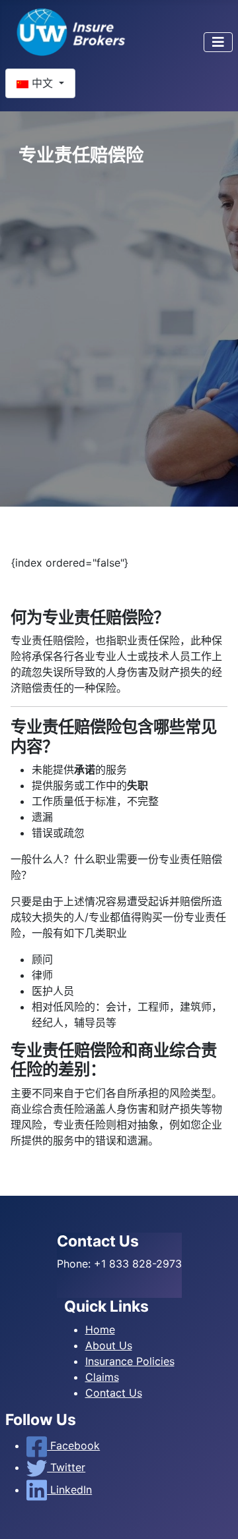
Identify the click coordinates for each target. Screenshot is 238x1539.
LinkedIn (69, 1489)
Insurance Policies (130, 1361)
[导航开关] (218, 42)
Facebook (73, 1445)
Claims (102, 1377)
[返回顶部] (214, 1514)
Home (100, 1329)
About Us (108, 1345)
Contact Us (113, 1392)
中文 (42, 83)
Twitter (66, 1467)
